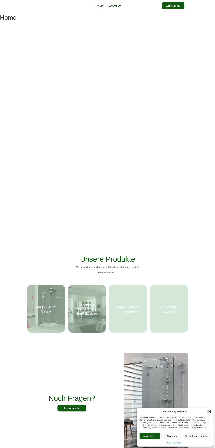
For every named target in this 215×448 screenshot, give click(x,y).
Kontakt (115, 6)
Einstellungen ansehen (197, 436)
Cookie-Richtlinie (173, 443)
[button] (209, 411)
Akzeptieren (149, 436)
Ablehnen (172, 436)
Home (100, 6)
